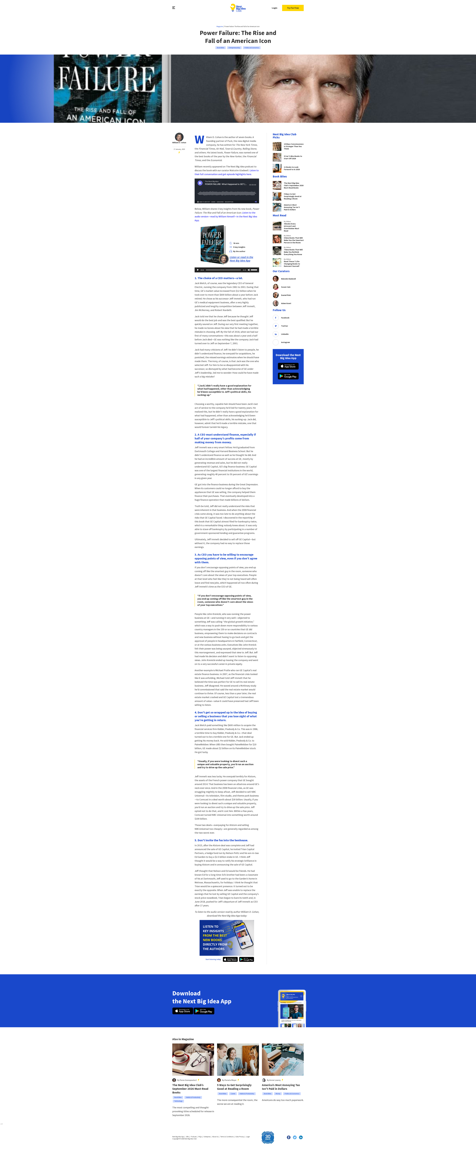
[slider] (254, 269)
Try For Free (293, 7)
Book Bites (220, 48)
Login (274, 7)
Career (233, 1094)
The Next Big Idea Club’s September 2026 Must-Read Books (190, 1088)
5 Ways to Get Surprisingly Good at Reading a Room (234, 1087)
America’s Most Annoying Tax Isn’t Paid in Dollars (281, 1087)
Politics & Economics (252, 48)
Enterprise (207, 1137)
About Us (215, 1137)
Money (278, 1094)
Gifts (187, 1137)
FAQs (200, 1137)
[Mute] (249, 270)
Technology (178, 1101)
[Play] (198, 270)
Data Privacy (240, 1137)
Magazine (220, 26)
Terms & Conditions (227, 1137)
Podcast (193, 1137)
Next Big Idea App (178, 1137)
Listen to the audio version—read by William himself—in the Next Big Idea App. (226, 216)
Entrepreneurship (234, 48)
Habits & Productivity (193, 1097)
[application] (227, 269)
